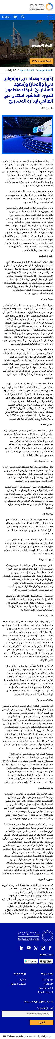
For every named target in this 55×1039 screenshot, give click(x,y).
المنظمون (48, 984)
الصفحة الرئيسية (45, 70)
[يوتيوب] (28, 947)
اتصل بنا (22, 979)
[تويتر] (35, 947)
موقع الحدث (48, 979)
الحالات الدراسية (46, 988)
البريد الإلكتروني (45, 1008)
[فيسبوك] (49, 947)
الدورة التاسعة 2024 (41, 61)
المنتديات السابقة (45, 992)
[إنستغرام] (42, 947)
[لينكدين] (21, 947)
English (6, 17)
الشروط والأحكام (18, 984)
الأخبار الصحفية (27, 70)
